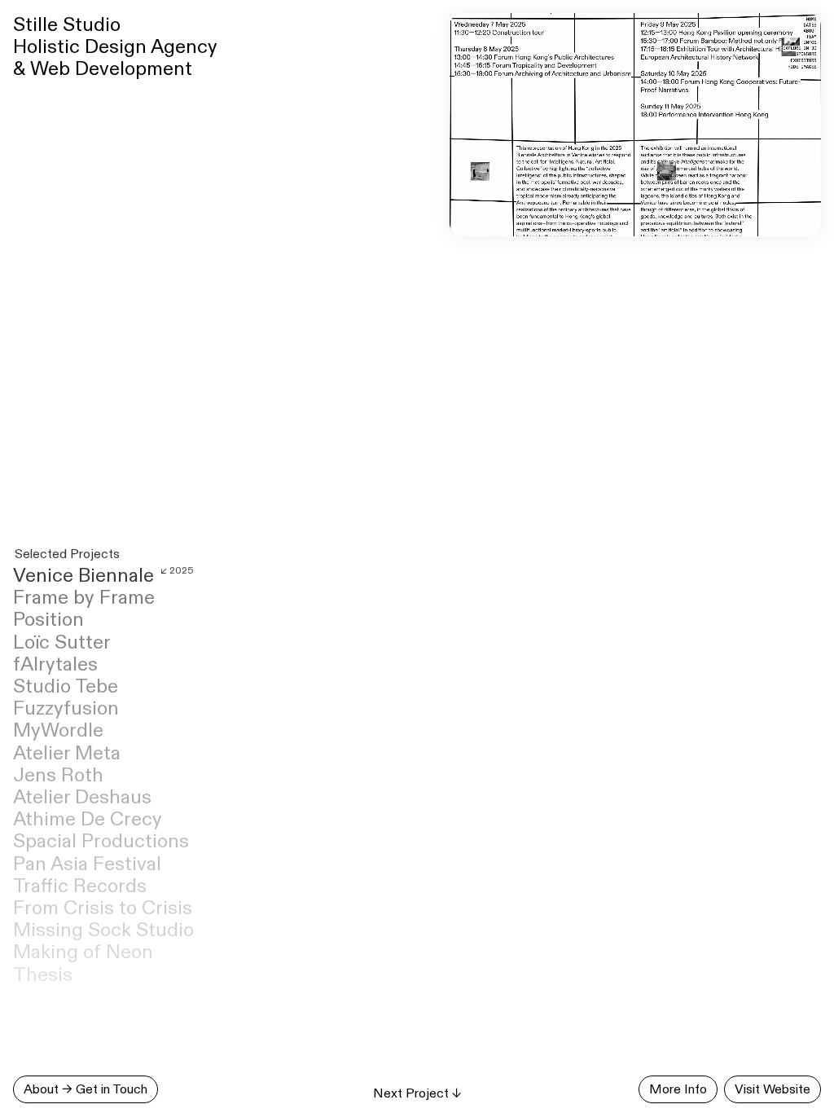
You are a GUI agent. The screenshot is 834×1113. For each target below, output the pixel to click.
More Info (678, 1089)
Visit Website (772, 1089)
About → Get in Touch (85, 1089)
